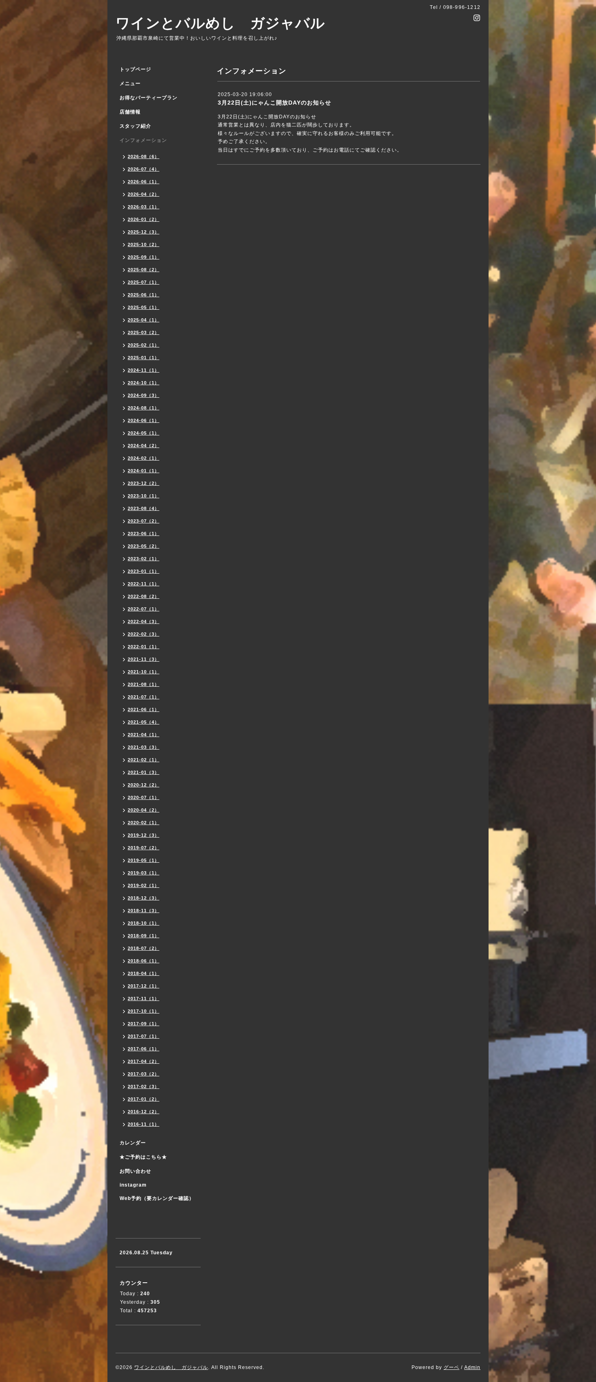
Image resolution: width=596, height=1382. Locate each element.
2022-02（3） (143, 634)
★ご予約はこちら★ (143, 1157)
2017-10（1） (143, 1011)
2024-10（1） (143, 382)
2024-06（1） (143, 420)
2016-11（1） (143, 1124)
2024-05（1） (143, 433)
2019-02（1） (143, 885)
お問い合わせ (135, 1171)
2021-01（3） (143, 772)
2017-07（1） (143, 1036)
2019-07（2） (143, 847)
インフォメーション (143, 140)
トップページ (135, 69)
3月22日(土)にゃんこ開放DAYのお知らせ (274, 102)
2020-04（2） (143, 810)
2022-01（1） (143, 646)
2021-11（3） (143, 659)
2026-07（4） (143, 169)
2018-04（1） (143, 973)
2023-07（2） (143, 521)
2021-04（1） (143, 734)
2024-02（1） (143, 458)
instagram (133, 1185)
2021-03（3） (143, 747)
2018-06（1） (143, 960)
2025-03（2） (143, 332)
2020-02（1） (143, 822)
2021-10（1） (143, 671)
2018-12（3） (143, 898)
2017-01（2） (143, 1099)
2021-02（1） (143, 759)
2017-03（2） (143, 1073)
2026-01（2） (143, 219)
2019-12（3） (143, 835)
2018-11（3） (143, 910)
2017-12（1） (143, 985)
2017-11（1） (143, 998)
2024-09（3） (143, 395)
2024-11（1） (143, 370)
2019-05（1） (143, 860)
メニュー (130, 83)
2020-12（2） (143, 784)
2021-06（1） (143, 709)
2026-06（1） (143, 181)
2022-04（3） (143, 621)
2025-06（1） (143, 294)
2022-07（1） (143, 608)
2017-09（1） (143, 1023)
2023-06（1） (143, 533)
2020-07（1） (143, 797)
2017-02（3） (143, 1086)
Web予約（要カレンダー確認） (157, 1198)
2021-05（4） (143, 722)
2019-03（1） (143, 872)
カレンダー (133, 1143)
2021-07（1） (143, 696)
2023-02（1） (143, 558)
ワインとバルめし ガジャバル (220, 23)
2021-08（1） (143, 684)
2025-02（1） (143, 345)
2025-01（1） (143, 357)
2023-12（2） (143, 483)
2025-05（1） (143, 307)
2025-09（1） (143, 257)
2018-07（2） (143, 948)
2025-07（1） (143, 282)
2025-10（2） (143, 244)
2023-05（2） (143, 546)
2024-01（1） (143, 470)
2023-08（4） (143, 508)
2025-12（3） (143, 231)
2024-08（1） (143, 407)
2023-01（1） (143, 571)
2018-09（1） (143, 935)
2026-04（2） (143, 194)
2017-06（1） (143, 1048)
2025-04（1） (143, 319)
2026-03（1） (143, 206)
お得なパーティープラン (149, 98)
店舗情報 (130, 112)
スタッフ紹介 (135, 126)
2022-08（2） (143, 596)
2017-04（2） (143, 1061)
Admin (472, 1367)
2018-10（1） (143, 923)
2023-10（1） (143, 495)
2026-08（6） (143, 156)
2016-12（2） (143, 1111)
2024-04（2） (143, 445)
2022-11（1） (143, 583)
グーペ (451, 1367)
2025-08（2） (143, 269)
